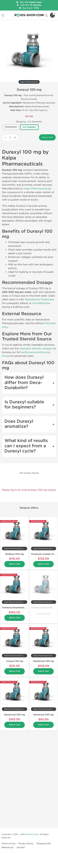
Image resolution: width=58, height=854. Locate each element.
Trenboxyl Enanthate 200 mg (17, 607)
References (7, 847)
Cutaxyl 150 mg (14, 661)
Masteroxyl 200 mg (14, 714)
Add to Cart (47, 137)
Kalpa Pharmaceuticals (37, 188)
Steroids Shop (32, 834)
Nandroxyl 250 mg (43, 714)
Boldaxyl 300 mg (14, 554)
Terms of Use (8, 843)
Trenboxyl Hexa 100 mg (43, 607)
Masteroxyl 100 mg (43, 661)
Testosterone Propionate (39, 299)
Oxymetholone (41, 303)
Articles (21, 847)
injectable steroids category (36, 348)
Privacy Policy (25, 843)
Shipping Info (44, 843)
